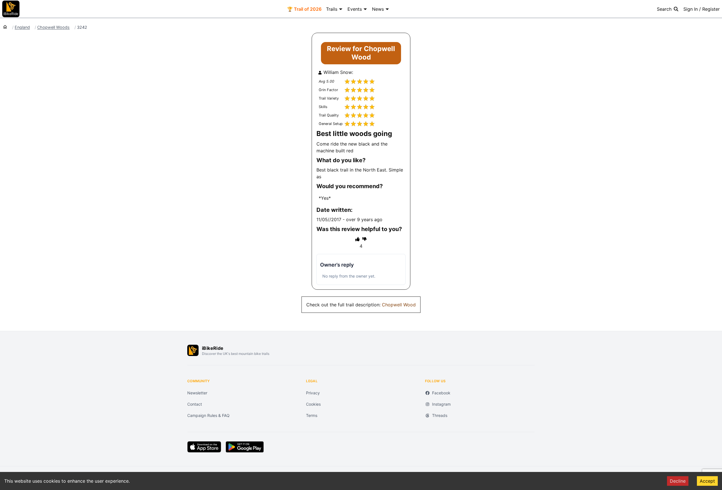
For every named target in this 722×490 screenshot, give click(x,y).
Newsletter (197, 392)
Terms (311, 415)
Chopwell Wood (399, 304)
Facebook (441, 392)
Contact (194, 404)
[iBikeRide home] (192, 350)
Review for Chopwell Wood (361, 53)
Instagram (441, 404)
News (378, 9)
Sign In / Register (701, 9)
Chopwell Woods (53, 27)
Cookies (313, 404)
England (22, 27)
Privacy (313, 392)
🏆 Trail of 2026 (304, 9)
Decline (678, 481)
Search (664, 9)
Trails (331, 9)
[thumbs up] (357, 239)
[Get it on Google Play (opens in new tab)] (245, 446)
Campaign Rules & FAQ (208, 415)
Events (354, 9)
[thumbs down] (364, 239)
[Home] (5, 26)
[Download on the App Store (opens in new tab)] (204, 446)
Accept (707, 481)
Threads (439, 415)
